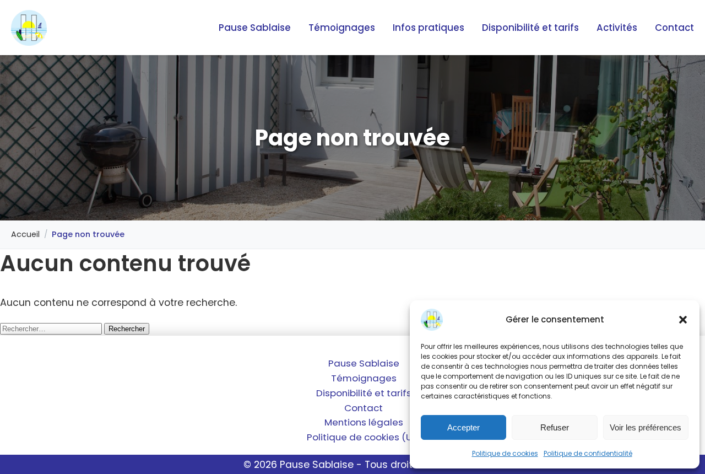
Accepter (463, 427)
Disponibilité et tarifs (530, 27)
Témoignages (341, 27)
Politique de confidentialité (588, 453)
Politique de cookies (505, 453)
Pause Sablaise (255, 27)
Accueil (25, 234)
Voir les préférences (645, 427)
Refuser (554, 427)
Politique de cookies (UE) (363, 437)
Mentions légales (363, 422)
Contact (674, 27)
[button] (682, 319)
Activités (616, 27)
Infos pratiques (428, 27)
